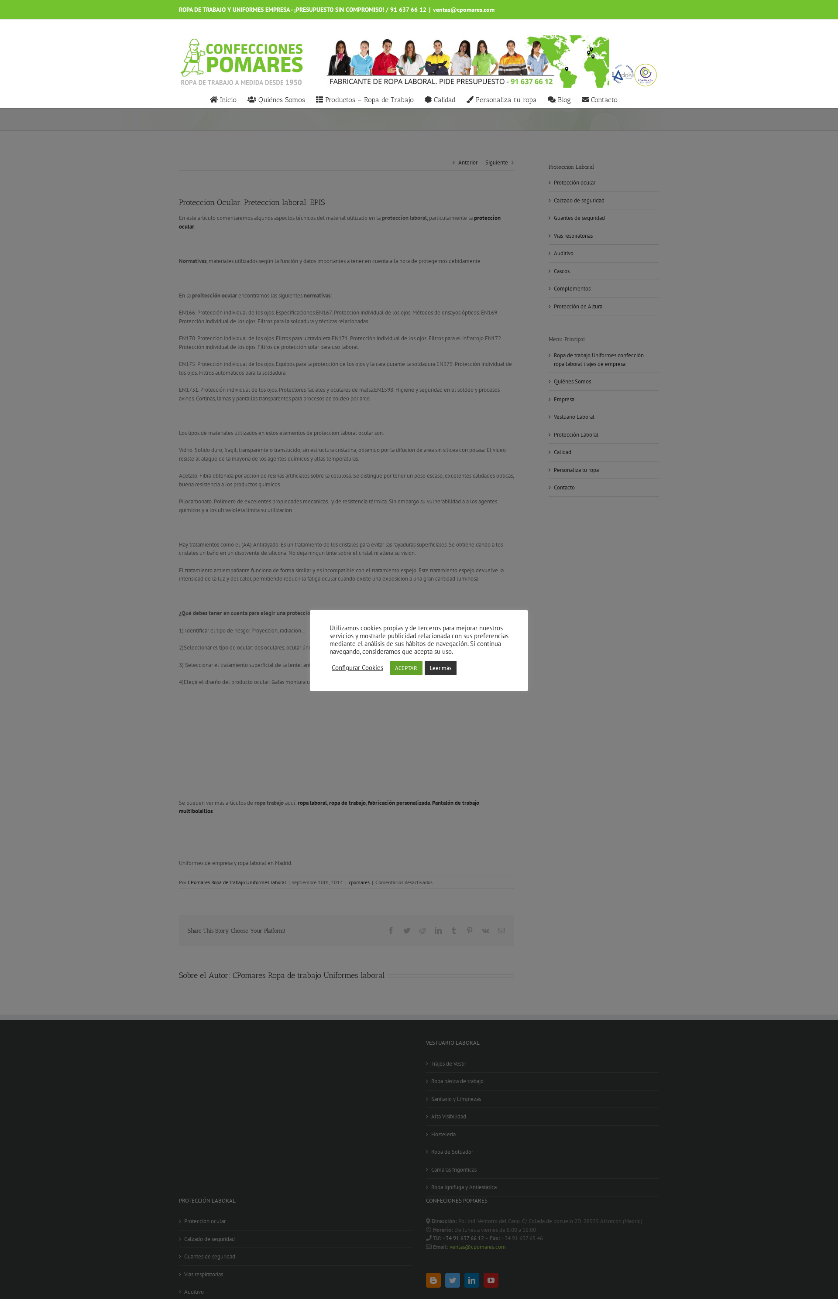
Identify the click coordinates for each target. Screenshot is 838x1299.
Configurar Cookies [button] (357, 668)
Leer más (440, 668)
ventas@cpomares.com (464, 10)
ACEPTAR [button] (406, 668)
